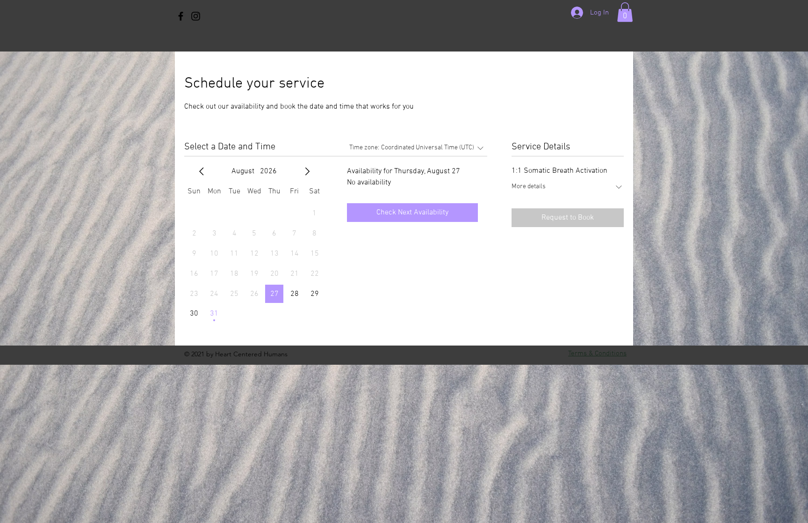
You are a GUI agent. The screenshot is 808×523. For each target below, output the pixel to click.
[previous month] (201, 171)
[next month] (307, 171)
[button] (625, 12)
